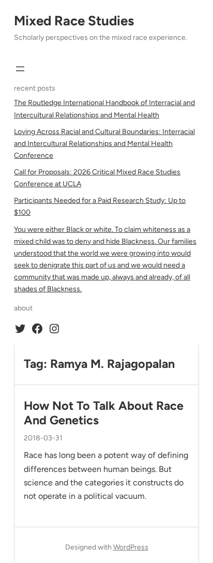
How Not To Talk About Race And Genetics (104, 413)
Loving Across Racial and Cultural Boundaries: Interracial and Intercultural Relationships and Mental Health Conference (104, 143)
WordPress (130, 547)
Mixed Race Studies (74, 20)
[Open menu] (20, 69)
